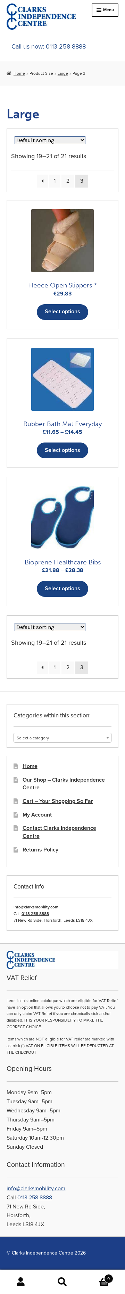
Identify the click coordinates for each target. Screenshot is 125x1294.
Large (63, 73)
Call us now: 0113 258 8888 (48, 46)
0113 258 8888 (35, 913)
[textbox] (62, 738)
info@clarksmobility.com (36, 907)
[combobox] (62, 738)
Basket (96, 1276)
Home (19, 73)
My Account (37, 814)
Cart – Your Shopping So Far (58, 801)
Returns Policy (40, 849)
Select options (62, 311)
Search (62, 1282)
